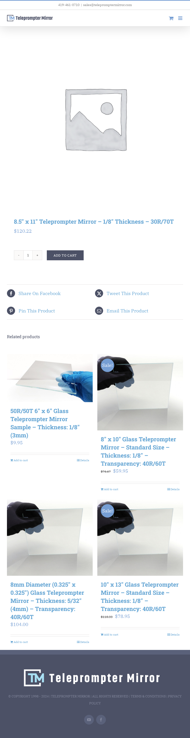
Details (84, 460)
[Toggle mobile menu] (180, 18)
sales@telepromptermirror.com (107, 5)
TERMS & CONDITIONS (148, 696)
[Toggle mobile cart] (171, 18)
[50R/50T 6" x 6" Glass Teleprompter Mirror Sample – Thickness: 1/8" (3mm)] (50, 378)
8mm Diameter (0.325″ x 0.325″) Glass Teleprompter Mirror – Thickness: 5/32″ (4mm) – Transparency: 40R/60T (47, 601)
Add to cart (65, 255)
